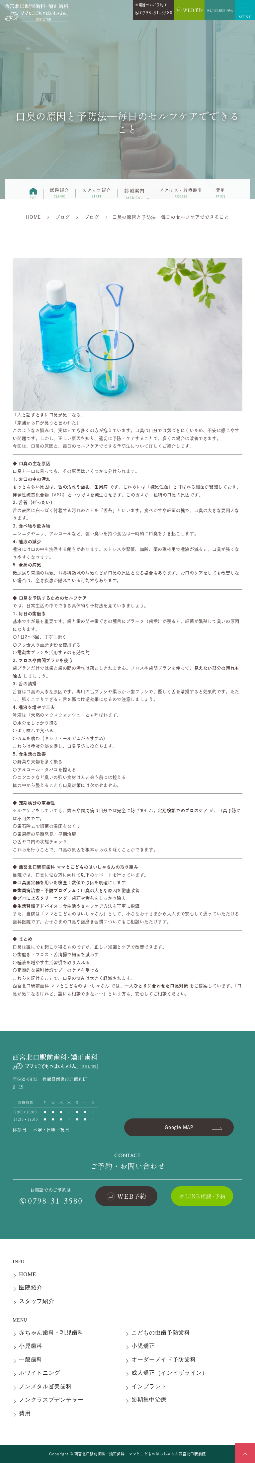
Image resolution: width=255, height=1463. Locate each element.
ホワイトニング (39, 1373)
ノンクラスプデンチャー (51, 1400)
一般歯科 (30, 1359)
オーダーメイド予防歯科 (163, 1359)
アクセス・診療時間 (181, 192)
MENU (20, 1320)
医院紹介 (59, 192)
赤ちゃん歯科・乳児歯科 (51, 1333)
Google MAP (179, 1127)
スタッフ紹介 (96, 192)
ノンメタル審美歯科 (45, 1386)
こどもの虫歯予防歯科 (160, 1333)
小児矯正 (143, 1346)
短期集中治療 (149, 1400)
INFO (19, 1261)
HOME (27, 1274)
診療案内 (134, 193)
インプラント (149, 1386)
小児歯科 (30, 1346)
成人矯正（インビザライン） (169, 1373)
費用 (220, 192)
